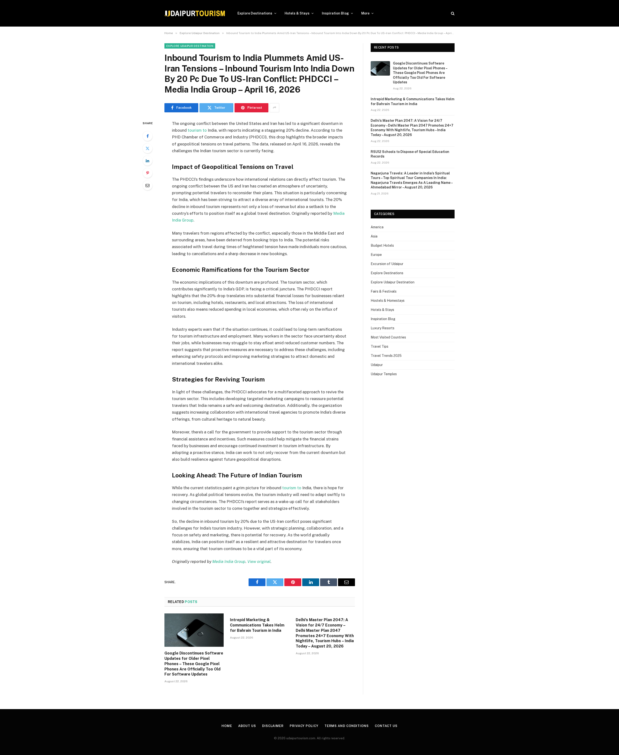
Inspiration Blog (335, 13)
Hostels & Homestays (388, 300)
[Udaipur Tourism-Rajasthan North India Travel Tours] (194, 13)
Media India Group (228, 561)
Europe (376, 255)
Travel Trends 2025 (386, 356)
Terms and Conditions (346, 726)
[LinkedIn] (147, 160)
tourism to (197, 130)
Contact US (386, 726)
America (377, 227)
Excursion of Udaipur (387, 264)
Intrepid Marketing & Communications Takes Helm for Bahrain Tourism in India (257, 625)
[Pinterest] (147, 173)
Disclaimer (273, 726)
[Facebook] (147, 136)
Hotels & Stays (297, 13)
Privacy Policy (304, 726)
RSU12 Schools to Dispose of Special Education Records (410, 154)
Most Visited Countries (388, 337)
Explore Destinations (254, 13)
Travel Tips (379, 346)
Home (226, 726)
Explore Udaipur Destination (189, 45)
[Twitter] (147, 148)
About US (247, 726)
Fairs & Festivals (384, 291)
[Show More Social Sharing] (274, 107)
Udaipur (377, 365)
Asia (374, 236)
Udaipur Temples (384, 374)
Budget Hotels (382, 245)
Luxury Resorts (382, 328)
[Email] (147, 185)
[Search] (452, 13)
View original (259, 561)
